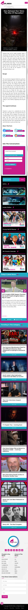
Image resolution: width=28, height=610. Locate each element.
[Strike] (10, 155)
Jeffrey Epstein (5, 571)
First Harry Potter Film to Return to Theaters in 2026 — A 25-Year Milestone (14, 450)
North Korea (17, 567)
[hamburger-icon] (26, 3)
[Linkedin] (14, 550)
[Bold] (5, 155)
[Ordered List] (12, 155)
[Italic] (7, 155)
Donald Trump (5, 559)
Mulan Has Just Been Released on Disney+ (13, 500)
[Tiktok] (17, 550)
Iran (15, 569)
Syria (16, 561)
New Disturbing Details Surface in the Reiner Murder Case (13, 475)
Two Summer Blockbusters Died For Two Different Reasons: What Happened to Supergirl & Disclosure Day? (14, 349)
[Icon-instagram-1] (11, 550)
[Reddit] (22, 550)
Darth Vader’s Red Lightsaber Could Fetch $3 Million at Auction (13, 375)
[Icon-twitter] (9, 550)
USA (15, 559)
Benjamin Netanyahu (6, 573)
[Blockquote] (15, 155)
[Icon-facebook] (6, 550)
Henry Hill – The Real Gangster (12, 524)
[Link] (16, 155)
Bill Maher (4, 563)
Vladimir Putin (5, 565)
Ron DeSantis (4, 567)
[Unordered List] (13, 155)
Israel (16, 571)
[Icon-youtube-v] (19, 550)
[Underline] (9, 155)
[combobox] (11, 180)
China (16, 573)
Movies (15, 49)
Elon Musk (4, 561)
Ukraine (16, 563)
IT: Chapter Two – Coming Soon (12, 425)
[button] (3, 291)
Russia (16, 565)
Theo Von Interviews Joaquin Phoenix (12, 400)
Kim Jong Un (4, 569)
